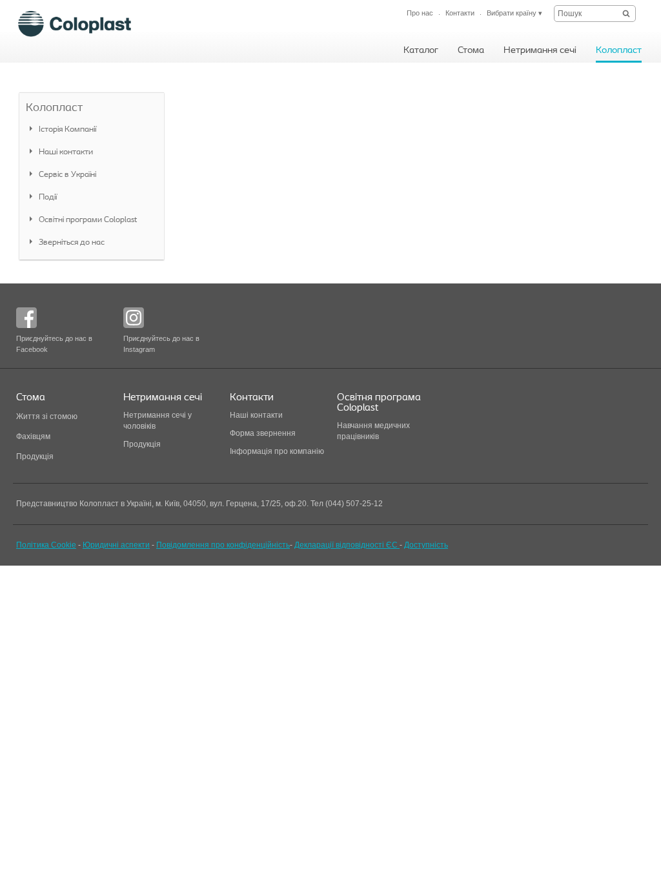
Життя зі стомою (46, 416)
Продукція (35, 456)
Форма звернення (263, 433)
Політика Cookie (46, 544)
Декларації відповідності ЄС (347, 544)
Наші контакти (257, 415)
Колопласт (54, 108)
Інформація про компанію (277, 451)
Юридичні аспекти (116, 544)
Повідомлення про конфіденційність (223, 544)
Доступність (426, 544)
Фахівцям (33, 436)
